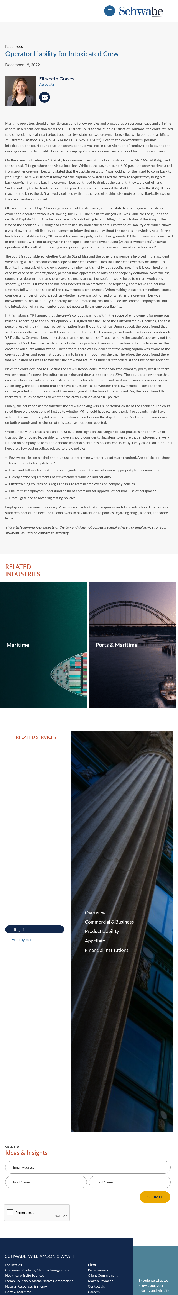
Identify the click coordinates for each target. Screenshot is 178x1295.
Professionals (98, 1270)
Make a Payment (100, 1281)
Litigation (20, 929)
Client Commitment (103, 1275)
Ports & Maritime (18, 1292)
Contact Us (96, 1286)
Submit (154, 1197)
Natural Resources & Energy (26, 1286)
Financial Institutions (107, 950)
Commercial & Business (109, 922)
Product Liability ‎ (102, 931)
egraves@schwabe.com (44, 97)
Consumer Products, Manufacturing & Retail (38, 1270)
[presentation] (22, 92)
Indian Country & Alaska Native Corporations (39, 1281)
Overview (95, 912)
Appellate (95, 941)
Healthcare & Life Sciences (24, 1275)
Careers (94, 1292)
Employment (23, 939)
